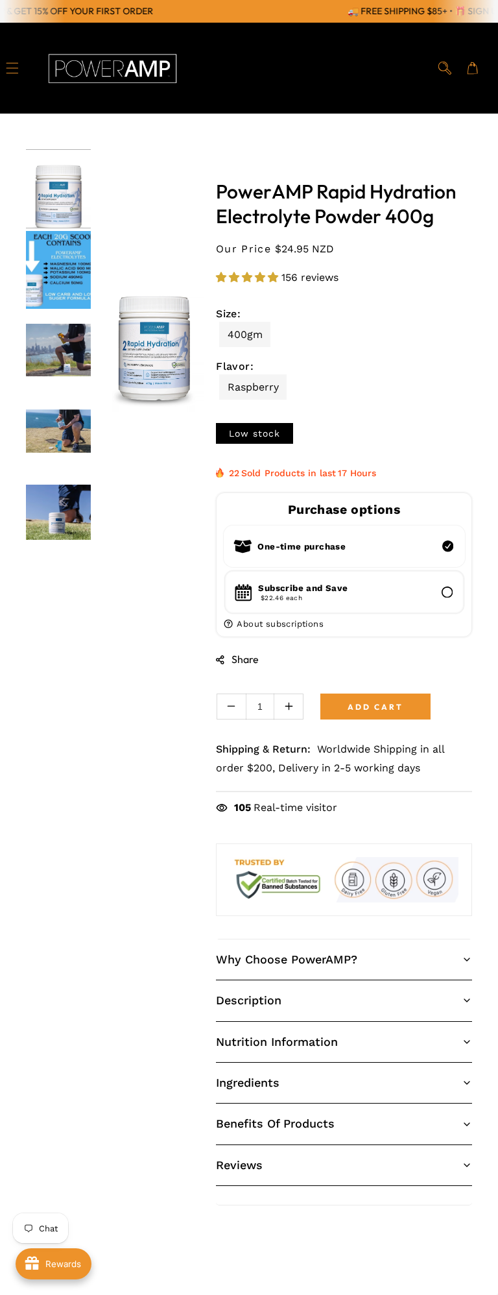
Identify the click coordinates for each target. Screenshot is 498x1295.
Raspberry (253, 387)
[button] (12, 68)
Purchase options (344, 509)
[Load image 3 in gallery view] (58, 351)
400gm (245, 334)
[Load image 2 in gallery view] (58, 270)
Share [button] (245, 659)
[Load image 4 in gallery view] (58, 432)
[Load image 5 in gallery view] (58, 513)
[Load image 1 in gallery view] (58, 189)
